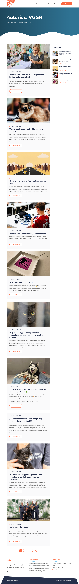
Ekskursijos (56, 3)
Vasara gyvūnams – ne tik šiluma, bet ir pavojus (26, 130)
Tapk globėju (67, 3)
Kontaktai (50, 3)
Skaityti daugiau (16, 91)
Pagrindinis (25, 3)
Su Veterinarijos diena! (19, 527)
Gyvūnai (37, 3)
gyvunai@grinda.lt (56, 569)
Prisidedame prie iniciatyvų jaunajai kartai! (27, 233)
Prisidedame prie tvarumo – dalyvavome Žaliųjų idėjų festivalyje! (26, 76)
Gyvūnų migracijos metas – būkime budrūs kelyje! (27, 182)
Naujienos (44, 3)
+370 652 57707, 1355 (58, 567)
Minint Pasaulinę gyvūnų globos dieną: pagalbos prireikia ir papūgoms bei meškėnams (25, 477)
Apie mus (32, 3)
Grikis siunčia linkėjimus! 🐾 (21, 282)
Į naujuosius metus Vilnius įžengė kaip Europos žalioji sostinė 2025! (25, 419)
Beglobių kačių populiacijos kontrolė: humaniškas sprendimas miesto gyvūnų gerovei (26, 335)
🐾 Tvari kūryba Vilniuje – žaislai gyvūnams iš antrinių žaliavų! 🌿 (28, 390)
